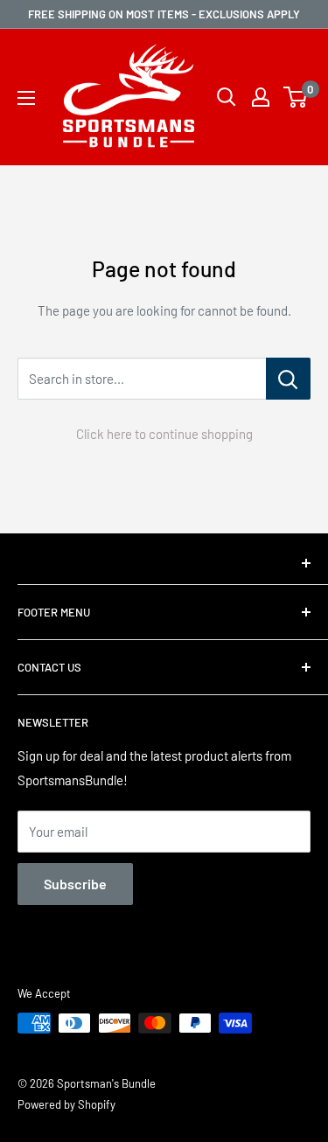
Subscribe (75, 883)
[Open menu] (26, 98)
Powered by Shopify (66, 1104)
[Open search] (226, 97)
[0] (296, 97)
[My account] (260, 97)
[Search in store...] (288, 379)
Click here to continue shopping (164, 434)
